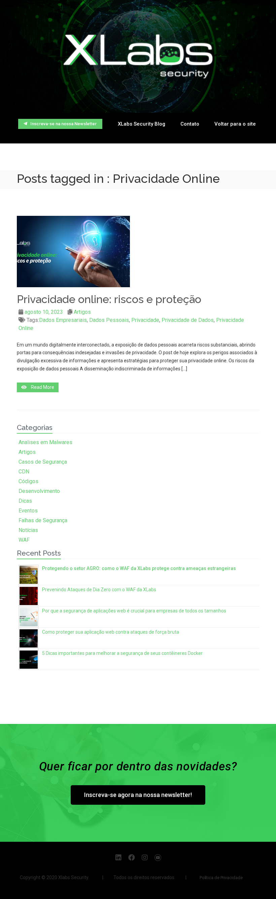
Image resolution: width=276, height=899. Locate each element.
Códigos (28, 481)
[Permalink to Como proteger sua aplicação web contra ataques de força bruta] (29, 637)
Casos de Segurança (43, 462)
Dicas (25, 501)
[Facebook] (131, 857)
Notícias (28, 530)
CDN (24, 471)
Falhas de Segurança (43, 520)
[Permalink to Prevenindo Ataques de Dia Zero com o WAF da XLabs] (29, 595)
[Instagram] (144, 857)
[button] (60, 124)
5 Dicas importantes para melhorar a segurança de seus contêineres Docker (122, 653)
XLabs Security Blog (141, 124)
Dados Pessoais (109, 320)
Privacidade (145, 320)
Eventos (28, 510)
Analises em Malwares (45, 442)
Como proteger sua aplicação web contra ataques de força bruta (110, 632)
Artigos (82, 312)
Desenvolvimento (39, 491)
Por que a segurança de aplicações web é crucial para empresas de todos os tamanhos (134, 610)
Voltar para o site (235, 124)
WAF (24, 540)
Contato (189, 124)
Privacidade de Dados (188, 320)
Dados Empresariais (63, 320)
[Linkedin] (118, 857)
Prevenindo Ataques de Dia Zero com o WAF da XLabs (99, 589)
